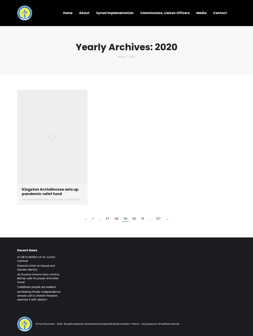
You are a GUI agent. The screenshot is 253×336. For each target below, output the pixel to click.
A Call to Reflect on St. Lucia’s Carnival (36, 259)
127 (158, 219)
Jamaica (27, 199)
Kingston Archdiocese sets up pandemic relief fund (50, 191)
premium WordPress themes (163, 323)
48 (116, 219)
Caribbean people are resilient (36, 287)
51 (142, 219)
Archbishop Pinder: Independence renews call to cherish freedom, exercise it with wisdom (39, 295)
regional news (41, 199)
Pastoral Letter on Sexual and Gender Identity (36, 267)
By (57, 199)
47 (107, 219)
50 (134, 219)
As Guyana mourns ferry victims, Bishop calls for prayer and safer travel (38, 278)
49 (125, 219)
